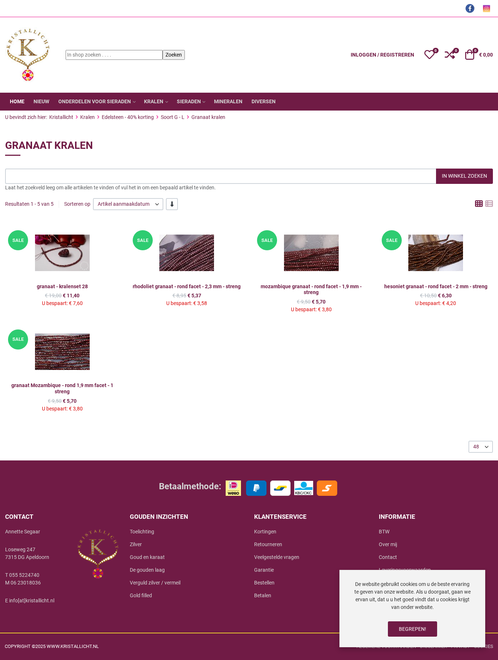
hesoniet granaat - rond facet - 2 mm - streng (435, 286)
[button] (429, 55)
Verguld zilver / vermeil (155, 583)
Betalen (262, 595)
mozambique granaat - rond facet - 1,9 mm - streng (311, 289)
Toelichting (142, 531)
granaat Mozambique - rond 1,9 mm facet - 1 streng (62, 388)
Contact (388, 557)
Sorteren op (77, 204)
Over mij (388, 544)
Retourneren (268, 544)
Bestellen (264, 583)
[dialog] (412, 608)
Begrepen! (412, 629)
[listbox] (128, 204)
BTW (384, 531)
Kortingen (265, 531)
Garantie (264, 570)
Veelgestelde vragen (276, 557)
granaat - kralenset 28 (62, 286)
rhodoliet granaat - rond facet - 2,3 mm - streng (187, 286)
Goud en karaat (147, 557)
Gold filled (141, 595)
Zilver (136, 544)
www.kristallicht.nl (73, 646)
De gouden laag (147, 570)
